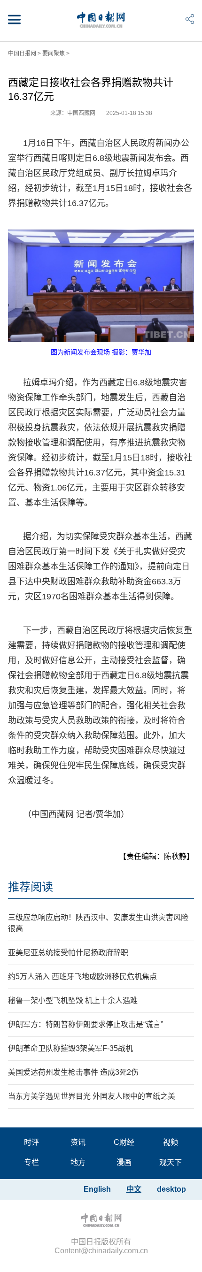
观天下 (170, 1162)
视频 (170, 1142)
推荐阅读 (30, 887)
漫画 (124, 1162)
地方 (77, 1162)
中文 (133, 1189)
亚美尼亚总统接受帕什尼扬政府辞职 (68, 953)
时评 (31, 1142)
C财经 (124, 1142)
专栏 (31, 1162)
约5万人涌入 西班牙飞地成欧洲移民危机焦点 (82, 977)
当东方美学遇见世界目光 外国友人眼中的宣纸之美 (91, 1096)
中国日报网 (22, 53)
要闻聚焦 (53, 53)
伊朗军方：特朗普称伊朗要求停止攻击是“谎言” (85, 1024)
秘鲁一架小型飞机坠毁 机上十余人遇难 (73, 1000)
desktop (171, 1189)
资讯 (77, 1142)
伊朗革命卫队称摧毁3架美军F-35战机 (70, 1048)
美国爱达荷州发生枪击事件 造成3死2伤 (73, 1072)
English (97, 1189)
